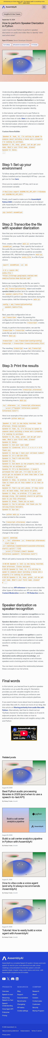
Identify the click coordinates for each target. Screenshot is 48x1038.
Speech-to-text (7, 994)
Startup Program (38, 1011)
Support (20, 994)
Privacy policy (6, 1035)
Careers (35, 998)
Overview (5, 991)
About (34, 994)
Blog (18, 991)
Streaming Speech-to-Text (7, 999)
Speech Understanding (7, 1004)
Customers (36, 1004)
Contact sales (37, 1001)
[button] (44, 7)
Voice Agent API (7, 1009)
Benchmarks (21, 1001)
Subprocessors (25, 1031)
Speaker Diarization (21, 45)
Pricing (4, 1015)
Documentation (22, 998)
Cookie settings (22, 1011)
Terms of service (36, 1031)
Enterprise (5, 1012)
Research (35, 991)
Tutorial (6, 45)
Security (35, 1007)
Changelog (21, 1004)
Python (34, 45)
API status (20, 1007)
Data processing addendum (10, 1031)
